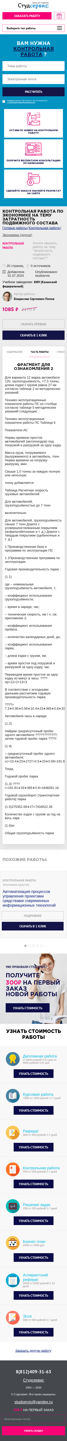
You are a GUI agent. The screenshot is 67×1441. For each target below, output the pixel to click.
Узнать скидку (33, 1430)
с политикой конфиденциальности (21, 102)
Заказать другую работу (33, 1350)
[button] (25, 946)
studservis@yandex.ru (33, 1402)
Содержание (15, 351)
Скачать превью (33, 324)
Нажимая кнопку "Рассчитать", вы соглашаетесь (27, 101)
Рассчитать (33, 92)
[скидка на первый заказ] (59, 15)
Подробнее (32, 916)
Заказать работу (27, 16)
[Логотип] (33, 5)
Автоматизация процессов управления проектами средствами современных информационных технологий (29, 898)
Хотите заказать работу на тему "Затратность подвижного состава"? (45, 250)
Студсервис (33, 1380)
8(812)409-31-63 (33, 1372)
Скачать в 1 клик (32, 926)
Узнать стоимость (27, 1008)
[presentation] (2, 697)
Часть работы (40, 351)
